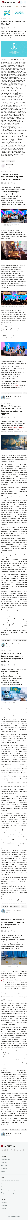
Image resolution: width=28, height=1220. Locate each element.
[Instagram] (2, 28)
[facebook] (11, 1150)
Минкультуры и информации (11, 393)
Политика (4, 1162)
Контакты (4, 1205)
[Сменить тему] (20, 2)
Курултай (5, 906)
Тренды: (3, 6)
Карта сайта (4, 1202)
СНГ (3, 161)
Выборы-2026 (11, 6)
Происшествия (5, 1159)
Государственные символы (8, 1187)
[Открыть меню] (25, 2)
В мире (3, 1171)
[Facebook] (11, 28)
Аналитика (4, 1165)
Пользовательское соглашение (10, 1180)
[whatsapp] (5, 28)
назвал (16, 385)
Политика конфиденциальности (10, 1183)
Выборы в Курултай (19, 640)
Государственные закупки (8, 1193)
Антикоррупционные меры (8, 1190)
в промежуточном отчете (17, 427)
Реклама (3, 1208)
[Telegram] (8, 28)
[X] (14, 28)
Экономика (10, 161)
